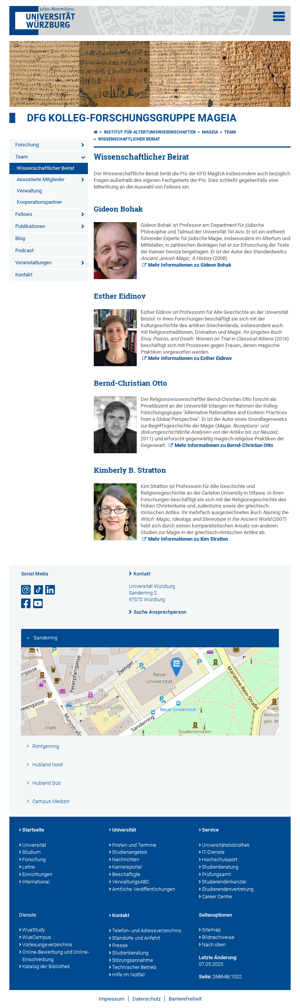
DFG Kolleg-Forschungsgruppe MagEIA (132, 118)
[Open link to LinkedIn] (50, 590)
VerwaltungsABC (130, 882)
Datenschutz (146, 999)
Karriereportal (127, 867)
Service (210, 830)
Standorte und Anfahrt (136, 938)
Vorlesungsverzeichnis (47, 944)
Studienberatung (220, 867)
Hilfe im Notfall (128, 975)
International (36, 882)
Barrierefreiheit (185, 999)
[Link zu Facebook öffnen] (26, 604)
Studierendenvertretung (228, 889)
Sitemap (211, 930)
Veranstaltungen (33, 262)
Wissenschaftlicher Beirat (45, 168)
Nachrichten (125, 859)
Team (21, 157)
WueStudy (33, 930)
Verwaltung (29, 191)
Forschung (27, 145)
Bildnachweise (218, 937)
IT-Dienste (213, 852)
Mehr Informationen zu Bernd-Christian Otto (224, 445)
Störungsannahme (132, 960)
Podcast (24, 250)
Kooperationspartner (39, 202)
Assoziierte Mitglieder (40, 179)
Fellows (23, 214)
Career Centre (217, 896)
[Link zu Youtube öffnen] (38, 604)
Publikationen (30, 226)
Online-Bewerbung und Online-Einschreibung (55, 955)
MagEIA (210, 132)
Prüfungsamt (216, 874)
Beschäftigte (126, 874)
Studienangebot (129, 852)
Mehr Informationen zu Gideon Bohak (189, 265)
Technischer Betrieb (134, 967)
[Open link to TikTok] (38, 590)
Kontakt (23, 275)
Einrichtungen (37, 874)
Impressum (111, 999)
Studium (31, 852)
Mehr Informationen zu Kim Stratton (188, 539)
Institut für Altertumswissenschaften (150, 132)
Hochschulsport (219, 859)
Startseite (33, 830)
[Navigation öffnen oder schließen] (279, 16)
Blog (20, 238)
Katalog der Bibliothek (46, 966)
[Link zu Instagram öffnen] (26, 590)
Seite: (205, 977)
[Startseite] (96, 132)
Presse (120, 945)
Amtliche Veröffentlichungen (143, 889)
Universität (34, 845)
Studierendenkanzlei (224, 882)
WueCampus (36, 937)
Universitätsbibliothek (226, 845)
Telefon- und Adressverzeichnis (146, 930)
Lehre (28, 867)
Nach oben (214, 944)
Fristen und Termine (134, 845)
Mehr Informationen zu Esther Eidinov (190, 358)
